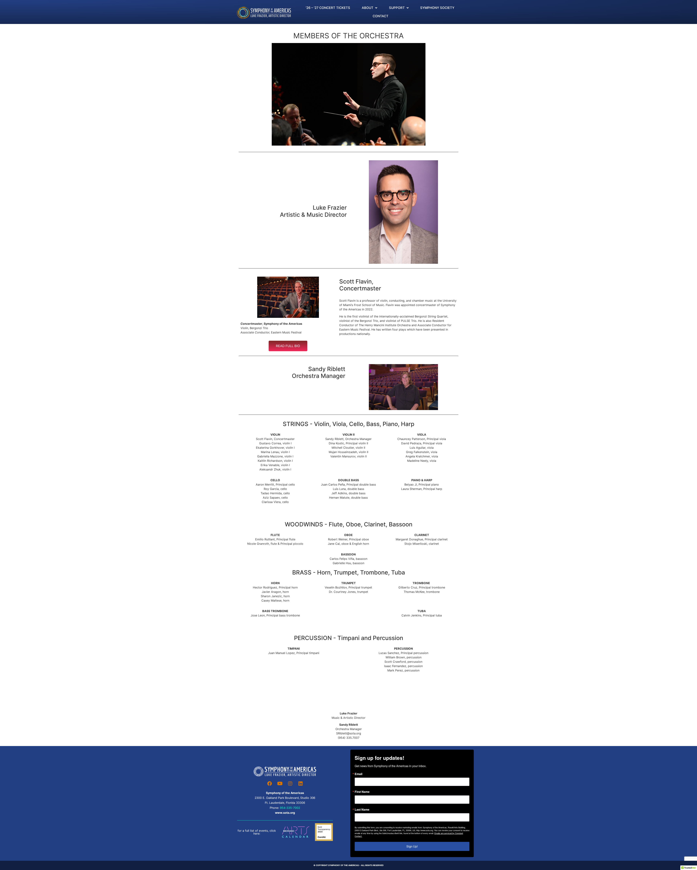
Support (397, 8)
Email (358, 774)
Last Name (362, 809)
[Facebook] (269, 783)
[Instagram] (290, 783)
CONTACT (380, 16)
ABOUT (367, 8)
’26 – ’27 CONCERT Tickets (328, 8)
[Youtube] (280, 783)
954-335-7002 (290, 808)
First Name (362, 791)
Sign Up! (412, 846)
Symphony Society (437, 8)
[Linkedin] (300, 783)
